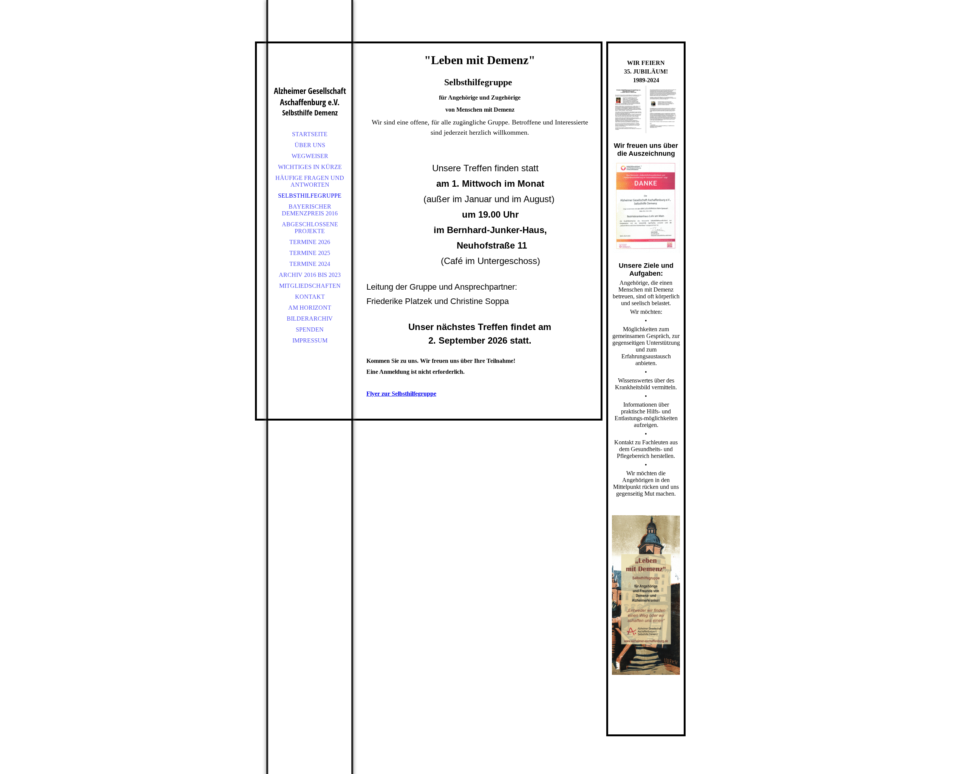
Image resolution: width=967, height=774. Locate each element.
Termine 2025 (309, 253)
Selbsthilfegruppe (309, 195)
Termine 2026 (309, 242)
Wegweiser (310, 156)
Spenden (310, 329)
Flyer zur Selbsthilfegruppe (401, 393)
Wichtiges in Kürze (310, 167)
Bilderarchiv (310, 318)
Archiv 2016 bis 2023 (310, 275)
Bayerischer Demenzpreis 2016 (310, 210)
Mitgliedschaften (310, 286)
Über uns (310, 145)
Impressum (309, 340)
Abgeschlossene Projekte (310, 227)
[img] (309, 53)
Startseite (309, 134)
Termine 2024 (309, 264)
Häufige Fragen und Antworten (309, 181)
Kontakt (310, 296)
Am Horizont (309, 307)
